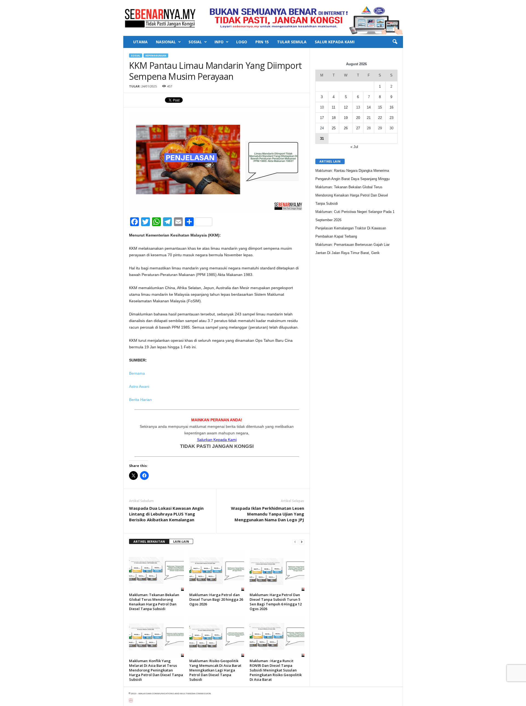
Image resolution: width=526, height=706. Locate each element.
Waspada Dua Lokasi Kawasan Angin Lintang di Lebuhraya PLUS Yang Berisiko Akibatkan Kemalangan (166, 513)
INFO (219, 41)
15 (380, 107)
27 (358, 128)
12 (346, 107)
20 (358, 118)
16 (391, 107)
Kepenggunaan (155, 55)
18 (334, 118)
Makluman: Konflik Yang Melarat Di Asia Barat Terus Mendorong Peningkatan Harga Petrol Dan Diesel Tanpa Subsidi (156, 670)
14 (369, 107)
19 (346, 118)
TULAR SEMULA (292, 41)
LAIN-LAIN (181, 541)
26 (346, 128)
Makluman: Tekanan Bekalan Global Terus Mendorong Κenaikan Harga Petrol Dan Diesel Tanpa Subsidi (154, 601)
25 (334, 128)
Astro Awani (139, 386)
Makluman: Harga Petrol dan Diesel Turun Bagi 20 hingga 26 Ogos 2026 (216, 599)
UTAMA (140, 41)
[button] (395, 42)
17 (322, 118)
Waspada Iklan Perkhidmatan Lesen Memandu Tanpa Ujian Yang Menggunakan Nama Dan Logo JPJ (267, 513)
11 (333, 107)
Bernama (137, 373)
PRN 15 (262, 41)
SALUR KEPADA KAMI (335, 41)
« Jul (354, 147)
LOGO (241, 41)
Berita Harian (140, 399)
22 (380, 118)
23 (391, 118)
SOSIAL (195, 41)
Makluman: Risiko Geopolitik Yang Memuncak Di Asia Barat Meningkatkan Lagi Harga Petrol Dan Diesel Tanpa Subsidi (215, 670)
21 (369, 118)
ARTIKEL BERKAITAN (149, 541)
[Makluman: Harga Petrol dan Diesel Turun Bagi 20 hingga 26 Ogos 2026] (216, 570)
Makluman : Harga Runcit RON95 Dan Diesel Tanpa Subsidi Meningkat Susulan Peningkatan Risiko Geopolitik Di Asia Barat (276, 670)
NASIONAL (166, 41)
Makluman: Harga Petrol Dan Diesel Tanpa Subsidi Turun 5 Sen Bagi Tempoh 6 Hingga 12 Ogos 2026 (276, 601)
